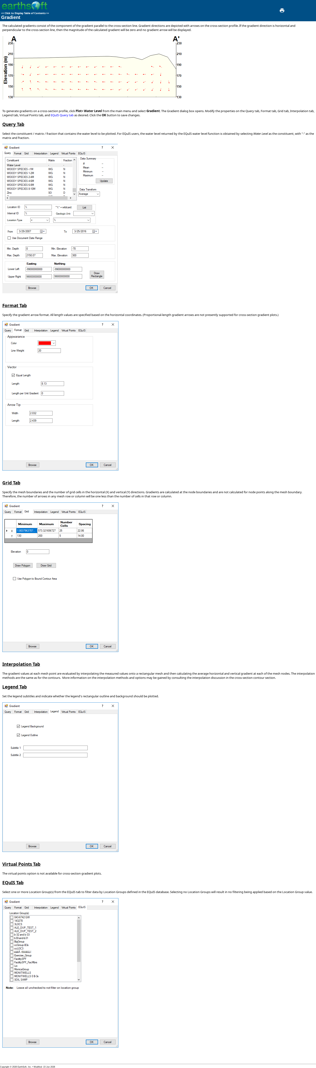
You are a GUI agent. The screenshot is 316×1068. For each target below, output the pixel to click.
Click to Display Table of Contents (25, 13)
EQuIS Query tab (62, 115)
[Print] (281, 12)
